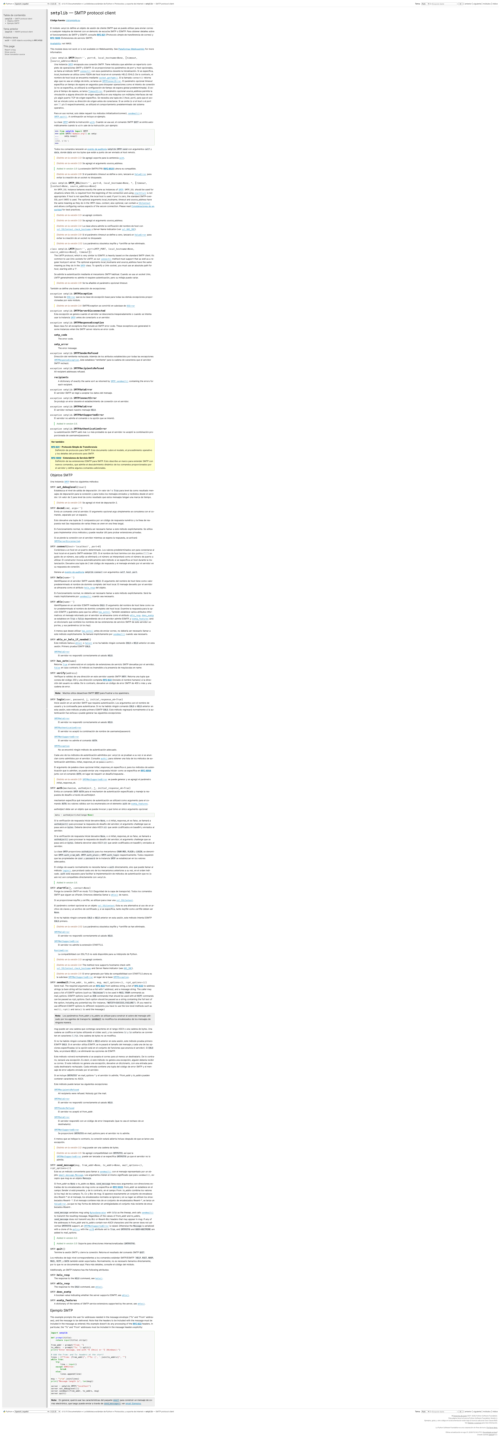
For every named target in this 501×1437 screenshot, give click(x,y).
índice (495, 4)
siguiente (477, 4)
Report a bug (10, 50)
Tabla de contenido (14, 15)
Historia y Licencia (474, 1423)
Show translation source (15, 54)
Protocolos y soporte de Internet (129, 4)
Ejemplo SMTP (13, 23)
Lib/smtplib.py (73, 20)
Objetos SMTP (13, 21)
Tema (417, 4)
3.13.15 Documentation (72, 4)
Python (9, 4)
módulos (487, 4)
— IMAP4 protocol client (19, 32)
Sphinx (491, 1435)
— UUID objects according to (23, 40)
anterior (468, 4)
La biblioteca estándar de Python (98, 4)
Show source (10, 52)
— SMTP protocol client (159, 4)
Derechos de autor (460, 1416)
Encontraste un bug (490, 1432)
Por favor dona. (492, 1428)
